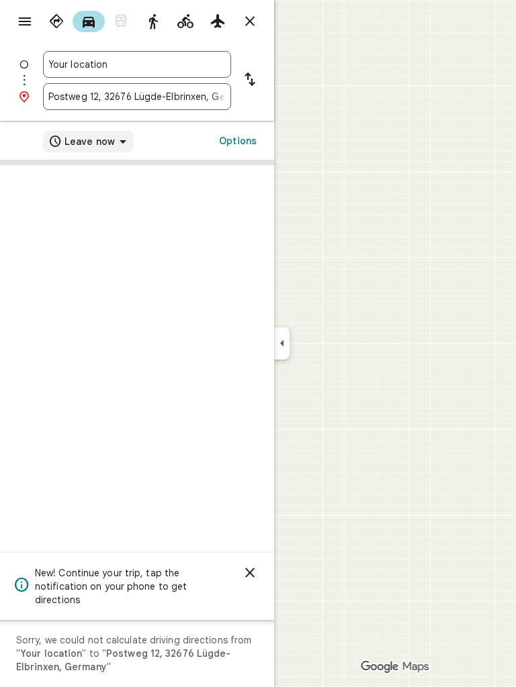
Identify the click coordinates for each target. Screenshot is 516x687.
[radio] (56, 21)
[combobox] (137, 64)
